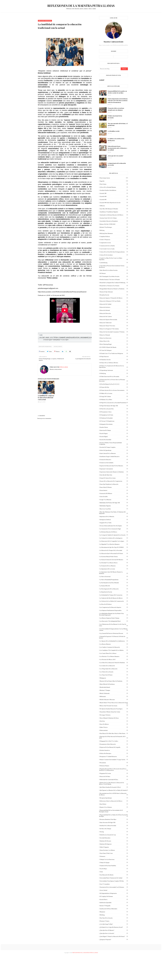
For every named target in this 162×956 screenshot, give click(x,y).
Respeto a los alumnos (114, 807)
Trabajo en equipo (114, 862)
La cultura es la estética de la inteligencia (116, 139)
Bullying (114, 230)
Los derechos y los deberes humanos (114, 656)
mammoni (114, 912)
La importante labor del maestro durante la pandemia (113, 572)
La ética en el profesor (114, 604)
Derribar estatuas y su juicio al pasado (114, 279)
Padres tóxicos (114, 727)
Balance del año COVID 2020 (114, 224)
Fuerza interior (114, 490)
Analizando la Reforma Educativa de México (114, 215)
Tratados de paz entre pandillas (114, 865)
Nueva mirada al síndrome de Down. (114, 718)
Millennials (114, 696)
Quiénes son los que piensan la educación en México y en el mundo (113, 783)
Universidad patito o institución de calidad (114, 878)
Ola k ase (114, 721)
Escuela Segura (114, 433)
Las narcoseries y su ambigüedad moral (114, 621)
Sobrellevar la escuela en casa (114, 834)
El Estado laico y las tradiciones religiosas (114, 353)
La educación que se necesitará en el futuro (114, 553)
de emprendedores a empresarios (114, 893)
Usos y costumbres (114, 884)
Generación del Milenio (114, 493)
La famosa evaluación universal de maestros (114, 559)
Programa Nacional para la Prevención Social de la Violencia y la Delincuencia (113, 769)
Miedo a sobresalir (114, 693)
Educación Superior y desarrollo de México (114, 298)
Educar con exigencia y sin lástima (114, 328)
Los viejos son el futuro (114, 675)
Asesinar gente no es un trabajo (114, 218)
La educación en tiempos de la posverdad (114, 550)
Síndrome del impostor (114, 844)
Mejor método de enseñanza (114, 684)
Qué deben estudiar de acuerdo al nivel (114, 787)
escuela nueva (58, 346)
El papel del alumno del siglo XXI (114, 405)
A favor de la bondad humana (114, 187)
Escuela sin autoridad (114, 439)
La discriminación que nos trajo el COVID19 (114, 547)
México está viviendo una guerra (114, 705)
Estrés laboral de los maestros (114, 453)
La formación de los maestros (114, 565)
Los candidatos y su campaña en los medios (114, 650)
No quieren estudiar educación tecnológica (114, 708)
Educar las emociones (114, 338)
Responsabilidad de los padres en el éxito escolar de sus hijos (117, 92)
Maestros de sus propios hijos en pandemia (114, 681)
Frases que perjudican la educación (114, 484)
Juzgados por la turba (114, 522)
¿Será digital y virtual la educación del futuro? (114, 936)
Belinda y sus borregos (114, 227)
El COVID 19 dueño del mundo (114, 347)
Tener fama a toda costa (114, 853)
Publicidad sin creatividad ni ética (114, 779)
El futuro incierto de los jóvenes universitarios (114, 390)
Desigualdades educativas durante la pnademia (114, 288)
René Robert (114, 804)
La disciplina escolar (114, 131)
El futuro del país (114, 387)
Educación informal (114, 310)
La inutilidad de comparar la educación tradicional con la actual (46, 397)
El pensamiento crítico (114, 412)
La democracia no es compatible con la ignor (114, 541)
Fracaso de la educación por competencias (114, 481)
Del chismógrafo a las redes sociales (114, 276)
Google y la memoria (114, 499)
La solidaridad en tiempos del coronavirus (114, 595)
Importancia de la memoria (114, 516)
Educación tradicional (45, 346)
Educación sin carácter (114, 316)
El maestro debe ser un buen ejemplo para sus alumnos (116, 109)
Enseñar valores (114, 427)
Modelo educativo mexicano (114, 699)
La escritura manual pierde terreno (114, 556)
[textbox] (65, 337)
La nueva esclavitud (114, 576)
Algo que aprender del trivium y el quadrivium (118, 124)
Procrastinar (114, 762)
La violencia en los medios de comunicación (114, 601)
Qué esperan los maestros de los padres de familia (114, 790)
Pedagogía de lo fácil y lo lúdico (114, 741)
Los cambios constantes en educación (114, 647)
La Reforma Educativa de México (114, 532)
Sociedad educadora (114, 838)
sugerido (114, 181)
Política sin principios (114, 753)
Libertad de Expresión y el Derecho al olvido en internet (113, 637)
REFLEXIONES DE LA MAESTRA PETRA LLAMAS (81, 6)
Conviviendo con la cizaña (114, 249)
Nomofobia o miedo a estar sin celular (114, 712)
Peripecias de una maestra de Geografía (114, 747)
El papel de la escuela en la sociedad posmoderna (114, 402)
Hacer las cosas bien (114, 509)
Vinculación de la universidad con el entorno (114, 887)
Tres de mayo (114, 868)
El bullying (114, 373)
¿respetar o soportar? (114, 939)
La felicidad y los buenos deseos (114, 562)
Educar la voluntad (114, 335)
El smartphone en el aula (114, 415)
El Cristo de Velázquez (114, 350)
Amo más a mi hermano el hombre (114, 208)
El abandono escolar (114, 359)
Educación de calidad (114, 304)
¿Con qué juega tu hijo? (114, 924)
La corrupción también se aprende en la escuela (114, 535)
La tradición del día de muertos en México (114, 598)
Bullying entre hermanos (114, 233)
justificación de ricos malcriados (114, 908)
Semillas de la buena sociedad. (114, 825)
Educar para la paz (114, 341)
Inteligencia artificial (114, 519)
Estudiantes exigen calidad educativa (114, 456)
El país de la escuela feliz (114, 408)
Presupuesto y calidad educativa (114, 756)
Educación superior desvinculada (114, 319)
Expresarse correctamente (114, 469)
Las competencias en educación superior (114, 607)
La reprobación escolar (114, 592)
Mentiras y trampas (114, 690)
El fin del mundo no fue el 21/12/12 (114, 384)
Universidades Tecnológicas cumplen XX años (114, 881)
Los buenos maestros (114, 644)
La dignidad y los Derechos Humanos (114, 544)
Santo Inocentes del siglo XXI (114, 822)
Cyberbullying (114, 262)
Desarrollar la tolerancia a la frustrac (114, 285)
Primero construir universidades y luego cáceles (114, 759)
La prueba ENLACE (114, 585)
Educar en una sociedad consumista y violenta (114, 332)
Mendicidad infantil (114, 687)
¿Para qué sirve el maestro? (114, 930)
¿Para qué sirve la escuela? (115, 156)
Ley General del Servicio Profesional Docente (114, 633)
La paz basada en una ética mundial (114, 582)
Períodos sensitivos (114, 750)
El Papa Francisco (114, 356)
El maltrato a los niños (114, 399)
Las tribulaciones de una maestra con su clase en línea (113, 625)
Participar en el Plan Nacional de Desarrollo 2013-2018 (113, 737)
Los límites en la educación (114, 665)
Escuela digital (114, 436)
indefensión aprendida (114, 902)
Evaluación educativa (114, 459)
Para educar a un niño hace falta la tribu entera (114, 733)
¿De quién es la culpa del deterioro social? (114, 927)
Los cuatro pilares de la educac (114, 653)
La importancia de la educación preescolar (117, 164)
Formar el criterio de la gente (114, 478)
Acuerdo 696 (114, 199)
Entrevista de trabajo (114, 430)
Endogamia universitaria (114, 424)
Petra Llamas (63, 367)
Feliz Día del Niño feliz (114, 475)
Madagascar (114, 678)
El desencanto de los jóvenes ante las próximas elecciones (113, 380)
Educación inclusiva (114, 307)
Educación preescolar (114, 313)
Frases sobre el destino (114, 487)
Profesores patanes (114, 765)
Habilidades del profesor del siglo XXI (114, 502)
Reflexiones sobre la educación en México (114, 801)
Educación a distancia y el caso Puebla (114, 301)
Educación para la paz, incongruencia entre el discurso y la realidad (117, 148)
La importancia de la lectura (114, 569)
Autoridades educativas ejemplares (114, 221)
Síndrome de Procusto (114, 841)
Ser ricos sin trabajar (114, 828)
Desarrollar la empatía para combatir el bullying (114, 282)
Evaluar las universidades (114, 462)
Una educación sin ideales (114, 875)
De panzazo (114, 273)
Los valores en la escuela (114, 672)
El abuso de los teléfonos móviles (114, 362)
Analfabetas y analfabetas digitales (114, 212)
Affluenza (114, 205)
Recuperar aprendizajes (114, 798)
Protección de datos (114, 776)
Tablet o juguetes (114, 847)
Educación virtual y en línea (114, 325)
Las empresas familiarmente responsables (114, 610)
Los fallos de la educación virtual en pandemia (114, 662)
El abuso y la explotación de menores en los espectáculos (113, 366)
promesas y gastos (114, 921)
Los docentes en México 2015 (114, 659)
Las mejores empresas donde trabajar (114, 618)
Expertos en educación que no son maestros (114, 465)
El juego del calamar (114, 396)
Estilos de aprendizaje (114, 450)
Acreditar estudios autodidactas (114, 190)
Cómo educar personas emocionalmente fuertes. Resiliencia (113, 266)
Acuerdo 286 (114, 193)
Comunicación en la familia (114, 245)
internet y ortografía (114, 905)
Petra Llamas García (114, 178)
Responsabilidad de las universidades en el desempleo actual (113, 811)
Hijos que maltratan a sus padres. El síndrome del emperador (113, 512)
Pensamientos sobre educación (114, 744)
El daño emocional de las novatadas (115, 116)
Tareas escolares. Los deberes (114, 850)
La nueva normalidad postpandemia (114, 579)
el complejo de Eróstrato (114, 896)
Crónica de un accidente (114, 255)
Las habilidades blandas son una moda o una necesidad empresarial (113, 614)
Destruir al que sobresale (114, 292)
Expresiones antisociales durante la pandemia (114, 472)
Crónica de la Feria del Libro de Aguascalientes (114, 252)
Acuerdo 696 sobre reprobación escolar (114, 202)
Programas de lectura (114, 773)
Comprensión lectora (114, 242)
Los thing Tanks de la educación (114, 668)
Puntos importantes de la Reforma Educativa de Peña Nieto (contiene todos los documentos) (118, 100)
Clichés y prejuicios (114, 239)
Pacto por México (114, 724)
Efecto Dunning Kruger (114, 344)
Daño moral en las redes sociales (114, 270)
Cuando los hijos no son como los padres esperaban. (113, 258)
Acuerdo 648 (114, 196)
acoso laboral (114, 890)
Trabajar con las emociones (114, 859)
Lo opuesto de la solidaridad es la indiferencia (114, 641)
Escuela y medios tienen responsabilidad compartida (113, 443)
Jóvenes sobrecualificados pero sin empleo (114, 525)
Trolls (114, 871)
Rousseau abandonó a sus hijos (114, 819)
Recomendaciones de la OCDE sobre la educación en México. (113, 794)
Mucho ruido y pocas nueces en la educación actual (114, 702)
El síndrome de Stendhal (114, 418)
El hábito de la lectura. (114, 393)
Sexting (114, 831)
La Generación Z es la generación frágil (114, 529)
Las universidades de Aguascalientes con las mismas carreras (113, 629)
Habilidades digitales (114, 505)
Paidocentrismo (114, 730)
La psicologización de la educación (114, 589)
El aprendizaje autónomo (114, 370)
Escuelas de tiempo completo (114, 447)
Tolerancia (114, 856)
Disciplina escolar (114, 295)
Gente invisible (114, 496)
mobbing (114, 915)
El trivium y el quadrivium (114, 421)
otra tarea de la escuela (114, 918)
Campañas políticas (114, 236)
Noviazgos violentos (114, 715)
